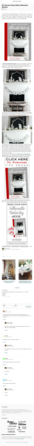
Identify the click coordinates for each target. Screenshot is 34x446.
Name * (4, 305)
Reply (5, 319)
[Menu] (1, 1)
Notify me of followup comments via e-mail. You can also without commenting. (15, 293)
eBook (10, 256)
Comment (28, 306)
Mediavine (26, 442)
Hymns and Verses (7, 248)
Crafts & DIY (3, 250)
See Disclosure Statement (19, 438)
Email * (16, 305)
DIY (7, 256)
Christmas (3, 256)
